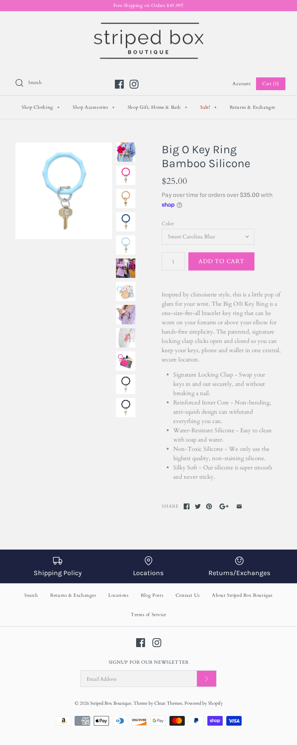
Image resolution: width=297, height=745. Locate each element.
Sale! (208, 107)
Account (241, 83)
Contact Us (188, 595)
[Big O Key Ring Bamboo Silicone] (63, 190)
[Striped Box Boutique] (148, 23)
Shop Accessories (94, 107)
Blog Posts (152, 595)
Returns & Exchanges (252, 107)
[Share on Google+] (224, 506)
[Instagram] (134, 84)
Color (168, 223)
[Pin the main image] (209, 506)
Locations (118, 595)
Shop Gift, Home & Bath (158, 107)
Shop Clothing (41, 107)
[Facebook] (119, 84)
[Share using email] (239, 506)
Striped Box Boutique (110, 703)
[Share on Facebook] (186, 506)
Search (31, 595)
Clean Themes (168, 703)
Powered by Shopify (203, 703)
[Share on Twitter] (198, 506)
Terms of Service (148, 614)
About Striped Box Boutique (242, 595)
